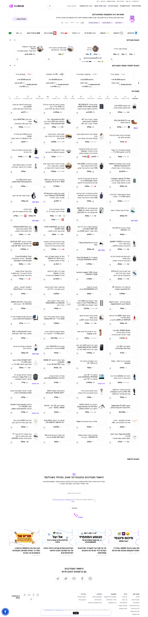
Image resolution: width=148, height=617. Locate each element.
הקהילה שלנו (120, 1)
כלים (98, 1)
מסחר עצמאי (100, 6)
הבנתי (75, 613)
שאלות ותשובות (111, 1)
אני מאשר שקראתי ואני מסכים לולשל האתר (72, 575)
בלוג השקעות (86, 6)
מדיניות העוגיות (59, 610)
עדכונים (103, 1)
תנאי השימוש (70, 574)
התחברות (134, 1)
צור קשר (128, 1)
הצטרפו (74, 582)
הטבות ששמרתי (125, 6)
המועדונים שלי (136, 6)
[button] (118, 78)
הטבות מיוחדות (113, 6)
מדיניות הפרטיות (59, 574)
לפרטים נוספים (126, 84)
